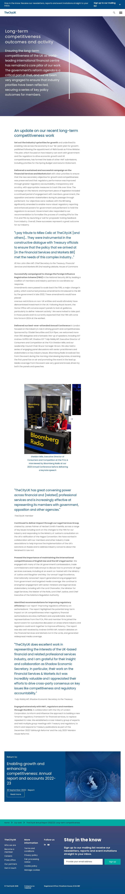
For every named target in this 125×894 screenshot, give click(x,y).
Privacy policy (31, 855)
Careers (8, 856)
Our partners (10, 864)
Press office (10, 860)
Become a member (9, 850)
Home (7, 822)
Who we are (10, 845)
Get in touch (10, 868)
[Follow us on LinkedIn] (45, 844)
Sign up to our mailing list (104, 4)
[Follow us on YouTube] (48, 844)
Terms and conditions (29, 850)
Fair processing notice (31, 860)
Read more (15, 794)
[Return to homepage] (10, 12)
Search (114, 13)
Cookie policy (30, 866)
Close (120, 4)
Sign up (112, 861)
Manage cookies (32, 870)
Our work (18, 822)
